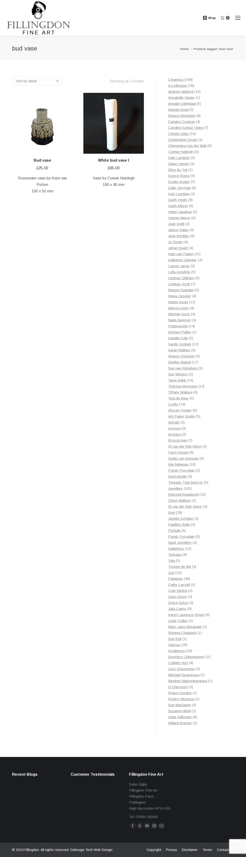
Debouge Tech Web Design (91, 850)
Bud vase (42, 160)
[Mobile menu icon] (237, 17)
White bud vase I (113, 160)
